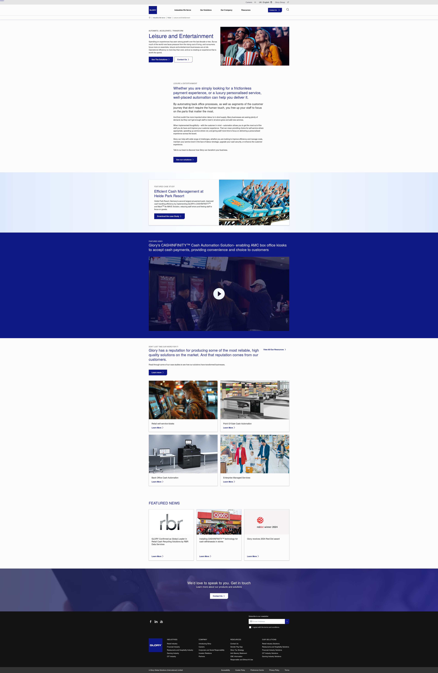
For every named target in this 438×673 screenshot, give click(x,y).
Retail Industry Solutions (271, 643)
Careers (202, 647)
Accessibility (225, 670)
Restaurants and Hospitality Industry (180, 650)
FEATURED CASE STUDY (164, 186)
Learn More (156, 427)
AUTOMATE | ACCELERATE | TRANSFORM (166, 31)
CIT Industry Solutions (270, 653)
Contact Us (234, 643)
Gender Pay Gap (236, 647)
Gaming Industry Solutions (271, 656)
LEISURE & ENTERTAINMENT (185, 83)
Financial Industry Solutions (272, 650)
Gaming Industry (173, 653)
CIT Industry (171, 656)
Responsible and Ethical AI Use (241, 659)
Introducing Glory (205, 643)
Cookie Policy (240, 670)
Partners (202, 656)
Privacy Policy (274, 670)
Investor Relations (205, 653)
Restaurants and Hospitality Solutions (275, 647)
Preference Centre (257, 670)
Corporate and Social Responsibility (211, 650)
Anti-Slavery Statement (238, 653)
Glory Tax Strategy (237, 650)
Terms (287, 670)
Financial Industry (173, 647)
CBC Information (236, 656)
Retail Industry (172, 643)
